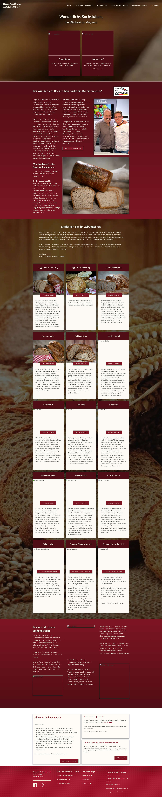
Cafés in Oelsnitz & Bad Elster (67, 772)
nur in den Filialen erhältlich (48, 572)
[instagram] (44, 785)
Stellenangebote (62, 783)
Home (69, 5)
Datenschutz (86, 776)
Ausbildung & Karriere (69, 761)
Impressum (85, 783)
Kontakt (84, 779)
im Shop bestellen (48, 295)
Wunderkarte (101, 5)
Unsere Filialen (108, 722)
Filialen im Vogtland (64, 775)
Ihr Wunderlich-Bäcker (84, 5)
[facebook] (35, 785)
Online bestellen (62, 779)
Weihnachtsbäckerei (139, 5)
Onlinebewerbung (88, 772)
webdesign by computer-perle (114, 792)
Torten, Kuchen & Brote (119, 5)
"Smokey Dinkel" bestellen (73, 148)
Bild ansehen (121, 758)
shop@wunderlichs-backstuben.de (117, 788)
